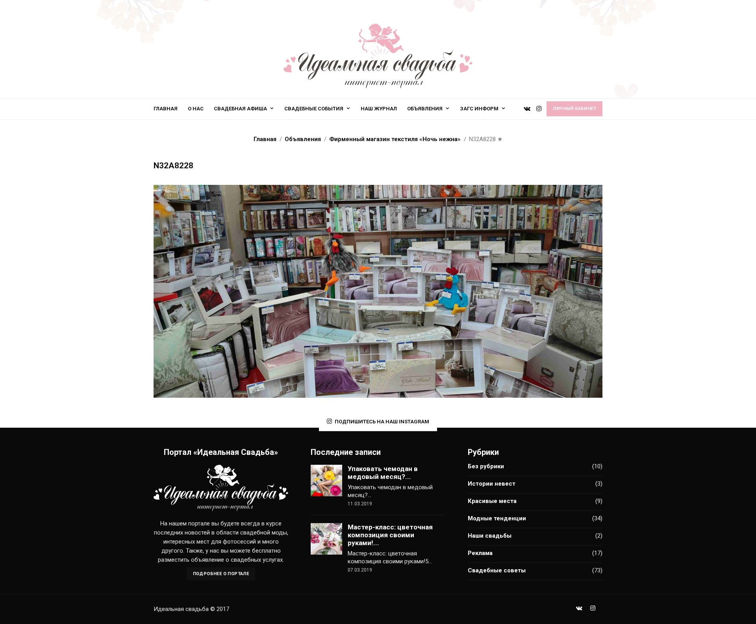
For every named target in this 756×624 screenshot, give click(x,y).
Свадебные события (313, 109)
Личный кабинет (574, 108)
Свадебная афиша (240, 109)
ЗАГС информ (479, 109)
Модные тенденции (497, 518)
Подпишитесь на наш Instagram (382, 422)
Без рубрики (486, 466)
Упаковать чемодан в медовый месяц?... (383, 473)
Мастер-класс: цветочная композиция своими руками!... (390, 535)
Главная (166, 109)
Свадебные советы (497, 570)
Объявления (425, 109)
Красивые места (492, 501)
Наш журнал (379, 109)
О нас (196, 109)
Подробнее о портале (221, 573)
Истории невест (491, 483)
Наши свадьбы (489, 535)
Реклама (480, 553)
